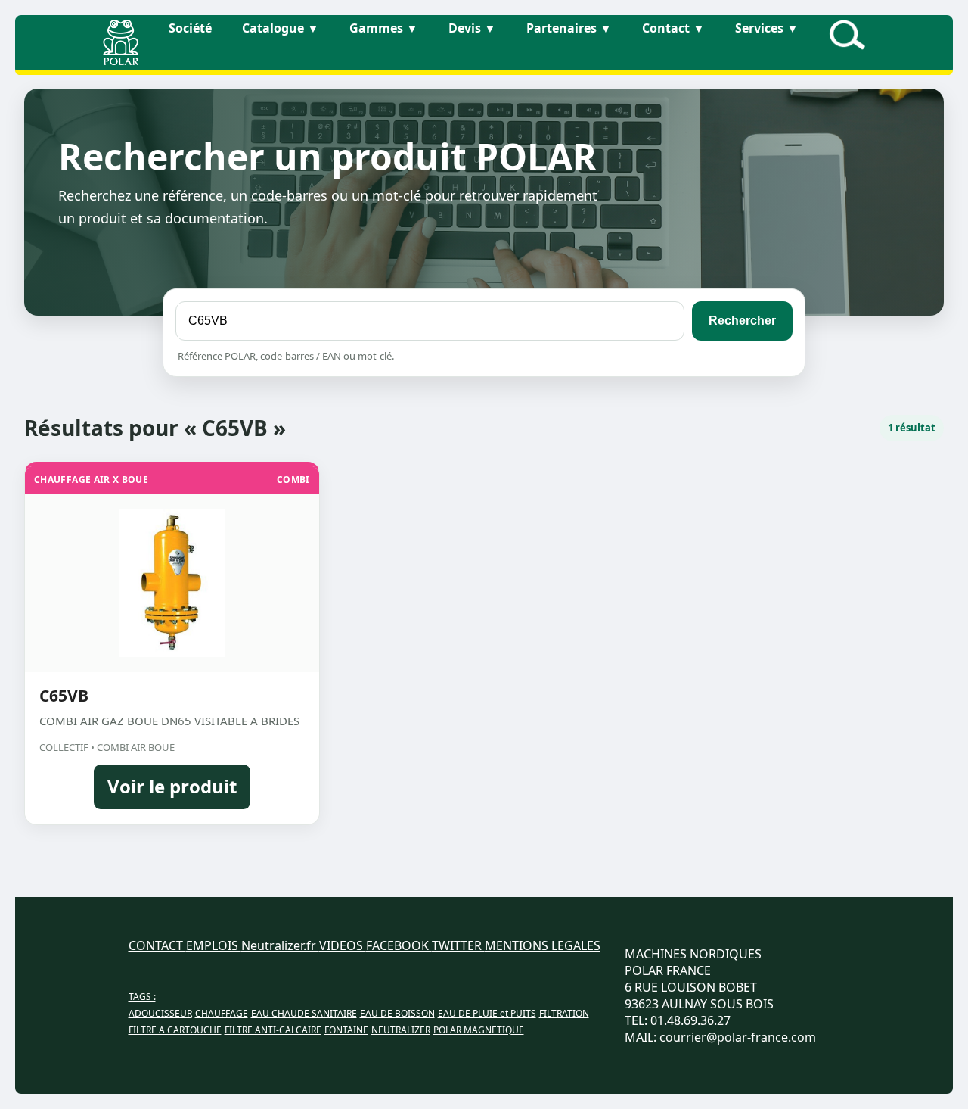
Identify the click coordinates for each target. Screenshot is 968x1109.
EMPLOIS (213, 945)
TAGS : (142, 996)
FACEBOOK (399, 945)
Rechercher (742, 320)
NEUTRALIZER (400, 1029)
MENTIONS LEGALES (542, 945)
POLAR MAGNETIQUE (478, 1029)
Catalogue (280, 28)
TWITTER (458, 945)
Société (190, 28)
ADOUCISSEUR (160, 1013)
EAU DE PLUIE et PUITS (487, 1013)
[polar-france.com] (120, 60)
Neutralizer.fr (280, 945)
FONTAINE (346, 1029)
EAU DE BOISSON (397, 1013)
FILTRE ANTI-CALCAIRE (273, 1029)
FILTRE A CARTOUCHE (175, 1029)
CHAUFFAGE (221, 1013)
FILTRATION (564, 1013)
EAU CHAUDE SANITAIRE (304, 1013)
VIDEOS (342, 945)
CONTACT (157, 945)
